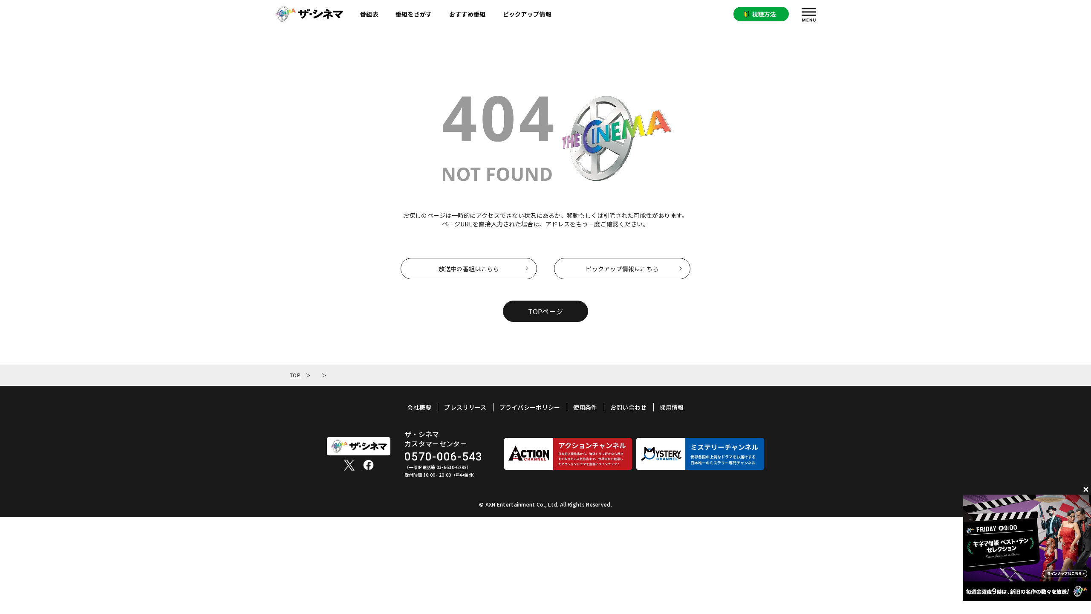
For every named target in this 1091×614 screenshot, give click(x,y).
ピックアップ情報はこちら (622, 268)
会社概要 (419, 407)
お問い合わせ (628, 407)
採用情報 (672, 407)
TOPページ (545, 311)
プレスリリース (465, 407)
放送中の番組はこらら (469, 268)
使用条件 (585, 407)
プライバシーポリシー (529, 407)
